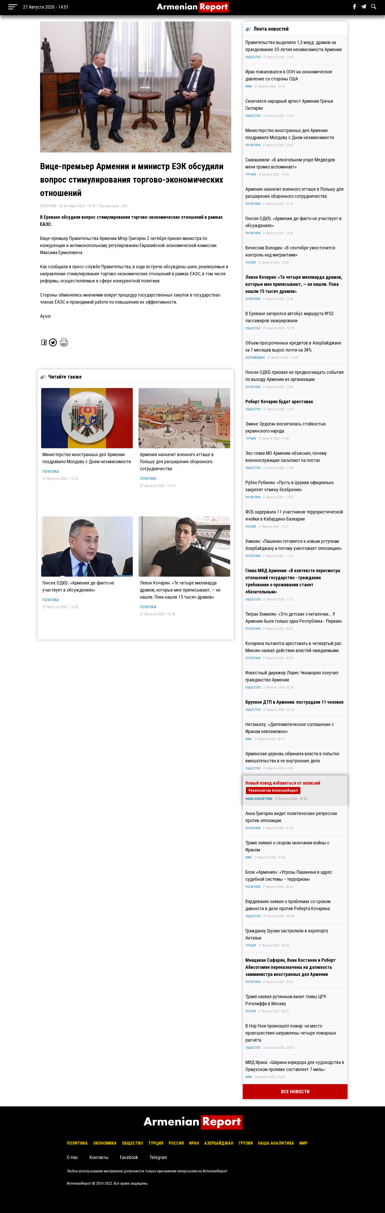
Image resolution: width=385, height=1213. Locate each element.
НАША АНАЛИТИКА (258, 799)
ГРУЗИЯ (250, 174)
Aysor (45, 316)
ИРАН (248, 86)
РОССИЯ (250, 262)
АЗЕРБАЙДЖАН (255, 357)
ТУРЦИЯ (250, 438)
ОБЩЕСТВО (253, 57)
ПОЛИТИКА (50, 471)
